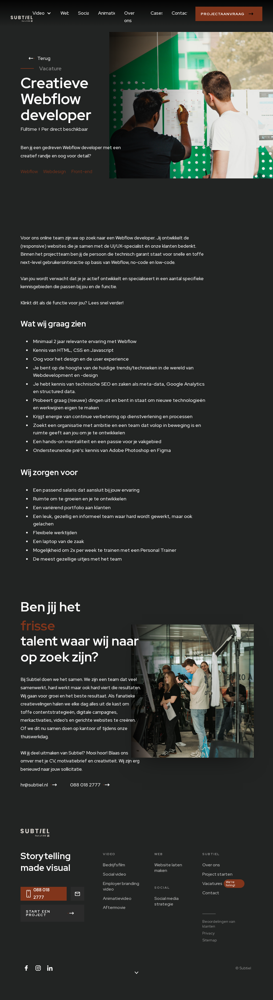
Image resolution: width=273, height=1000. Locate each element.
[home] (22, 18)
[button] (42, 15)
